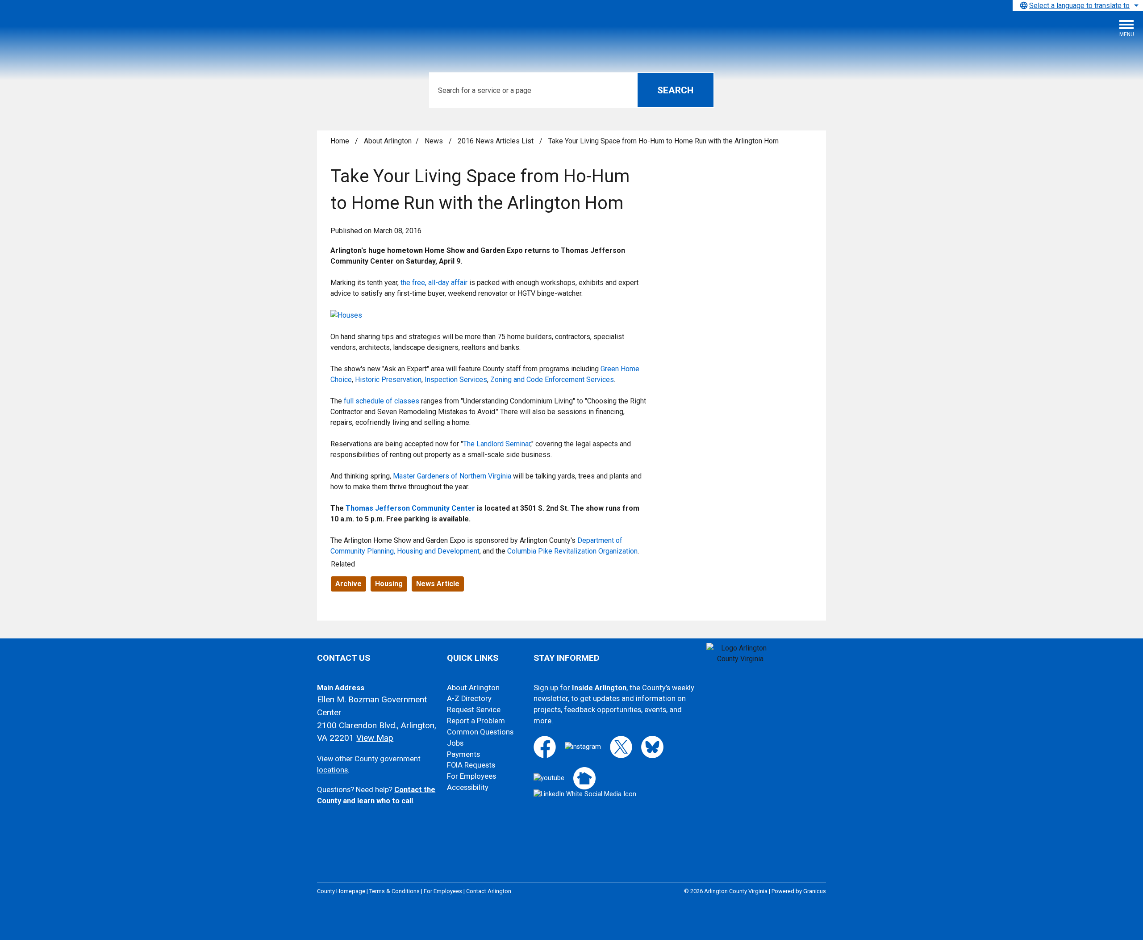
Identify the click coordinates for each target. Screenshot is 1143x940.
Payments (463, 754)
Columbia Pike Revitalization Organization (572, 551)
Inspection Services (456, 379)
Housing (389, 583)
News (435, 141)
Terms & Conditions (394, 891)
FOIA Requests (471, 765)
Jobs (455, 743)
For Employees (471, 776)
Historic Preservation (388, 379)
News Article (437, 583)
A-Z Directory (469, 698)
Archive (348, 583)
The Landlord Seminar (496, 444)
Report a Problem (476, 721)
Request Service (474, 709)
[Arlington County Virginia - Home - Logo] (74, 31)
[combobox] (1078, 5)
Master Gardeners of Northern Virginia (452, 476)
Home (339, 141)
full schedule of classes (380, 401)
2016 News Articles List (496, 141)
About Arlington (388, 141)
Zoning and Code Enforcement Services (552, 379)
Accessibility (467, 787)
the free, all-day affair (433, 282)
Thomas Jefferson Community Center (410, 508)
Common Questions (480, 732)
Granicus (814, 891)
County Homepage (341, 891)
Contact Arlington (488, 891)
